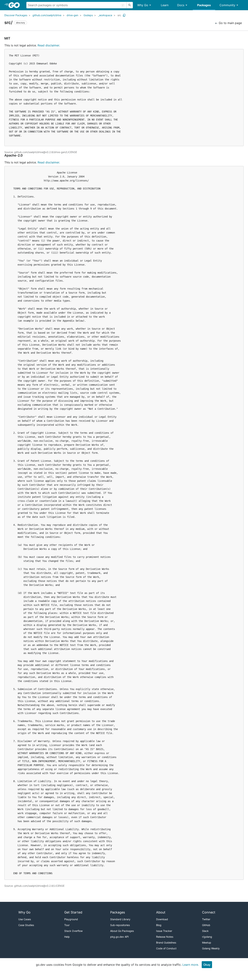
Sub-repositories (120, 925)
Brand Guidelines (166, 942)
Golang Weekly (211, 948)
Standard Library (120, 919)
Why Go (142, 5)
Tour (67, 925)
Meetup (206, 942)
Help (67, 936)
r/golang (207, 936)
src (119, 15)
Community (227, 5)
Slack (205, 930)
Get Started (73, 912)
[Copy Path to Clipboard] (124, 15)
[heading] (15, 5)
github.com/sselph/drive (46, 15)
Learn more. (190, 964)
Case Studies (26, 925)
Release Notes (164, 936)
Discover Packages (15, 15)
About (160, 912)
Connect (208, 912)
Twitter (206, 919)
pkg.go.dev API (119, 936)
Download (162, 919)
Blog (158, 925)
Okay (206, 964)
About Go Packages (122, 930)
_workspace (105, 15)
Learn (164, 5)
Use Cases (24, 919)
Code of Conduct (166, 948)
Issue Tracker (164, 930)
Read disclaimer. (49, 45)
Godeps (88, 15)
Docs (180, 5)
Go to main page (230, 23)
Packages (204, 5)
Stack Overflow (73, 930)
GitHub (206, 925)
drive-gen (72, 15)
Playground (71, 919)
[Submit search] (129, 5)
